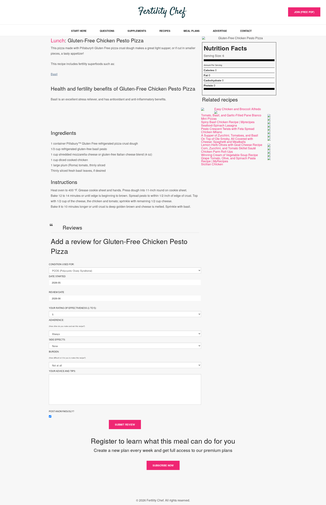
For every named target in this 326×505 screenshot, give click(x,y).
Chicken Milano (211, 132)
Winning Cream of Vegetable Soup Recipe (229, 155)
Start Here (79, 31)
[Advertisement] (125, 119)
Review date (56, 292)
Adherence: (56, 320)
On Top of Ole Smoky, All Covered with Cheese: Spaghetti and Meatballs (227, 140)
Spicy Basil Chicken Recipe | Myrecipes (227, 122)
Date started (57, 276)
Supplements (137, 31)
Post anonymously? (61, 411)
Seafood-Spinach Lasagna (219, 125)
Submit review (125, 424)
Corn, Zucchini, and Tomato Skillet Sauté (228, 148)
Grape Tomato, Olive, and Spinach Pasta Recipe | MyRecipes (228, 159)
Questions (107, 31)
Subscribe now (163, 465)
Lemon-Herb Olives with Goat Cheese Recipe (231, 145)
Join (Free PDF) (304, 12)
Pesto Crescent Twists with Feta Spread (227, 129)
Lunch (58, 40)
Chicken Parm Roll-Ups (217, 151)
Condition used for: (61, 264)
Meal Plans (192, 31)
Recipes (164, 31)
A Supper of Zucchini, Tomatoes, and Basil (229, 135)
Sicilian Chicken (212, 164)
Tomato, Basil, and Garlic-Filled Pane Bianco (231, 115)
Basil (54, 74)
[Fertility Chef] (23, 12)
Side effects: (57, 340)
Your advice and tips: (62, 371)
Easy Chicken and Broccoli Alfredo (237, 109)
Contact (246, 31)
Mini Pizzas (209, 118)
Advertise (220, 31)
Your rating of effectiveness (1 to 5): (72, 308)
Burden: (54, 352)
